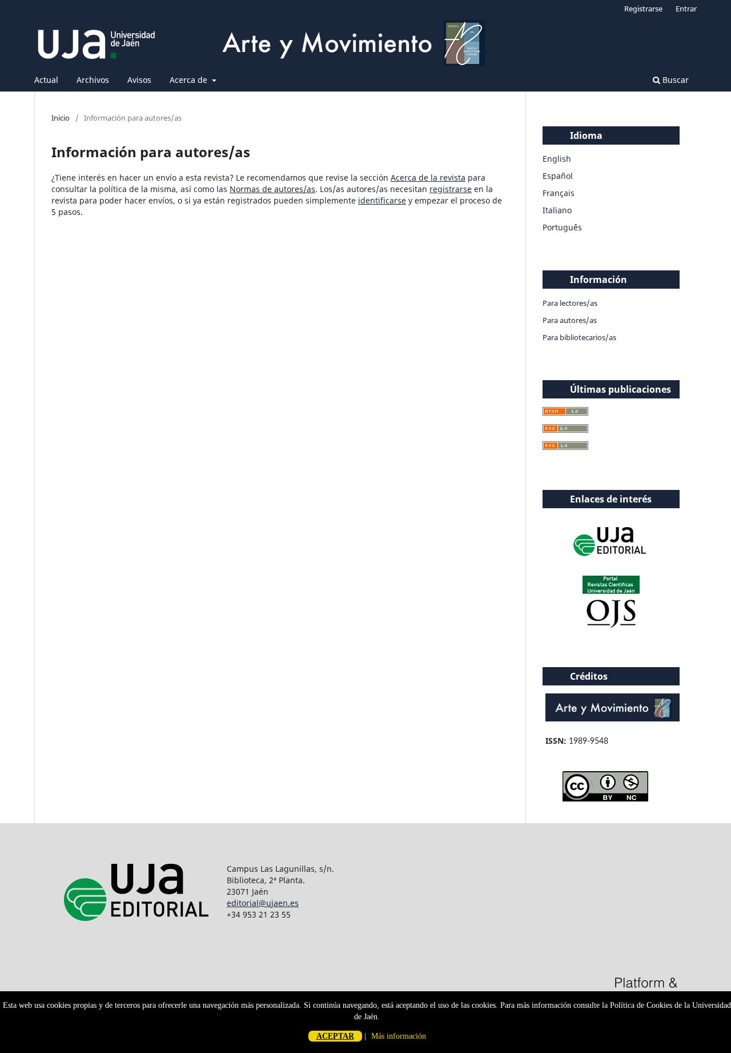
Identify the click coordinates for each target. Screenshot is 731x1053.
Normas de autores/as (272, 189)
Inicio (60, 118)
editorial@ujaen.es (263, 903)
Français (559, 193)
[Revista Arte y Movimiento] (612, 718)
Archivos (93, 79)
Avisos (139, 79)
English (557, 158)
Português (562, 227)
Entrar (686, 8)
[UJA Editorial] (611, 561)
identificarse (382, 200)
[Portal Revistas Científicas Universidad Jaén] (611, 625)
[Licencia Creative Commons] (605, 798)
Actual (46, 79)
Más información (398, 1036)
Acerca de (190, 79)
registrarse (450, 189)
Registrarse (643, 8)
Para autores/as (570, 320)
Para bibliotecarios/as (579, 337)
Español (558, 175)
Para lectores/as (570, 303)
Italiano (557, 210)
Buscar (674, 79)
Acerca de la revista (428, 177)
